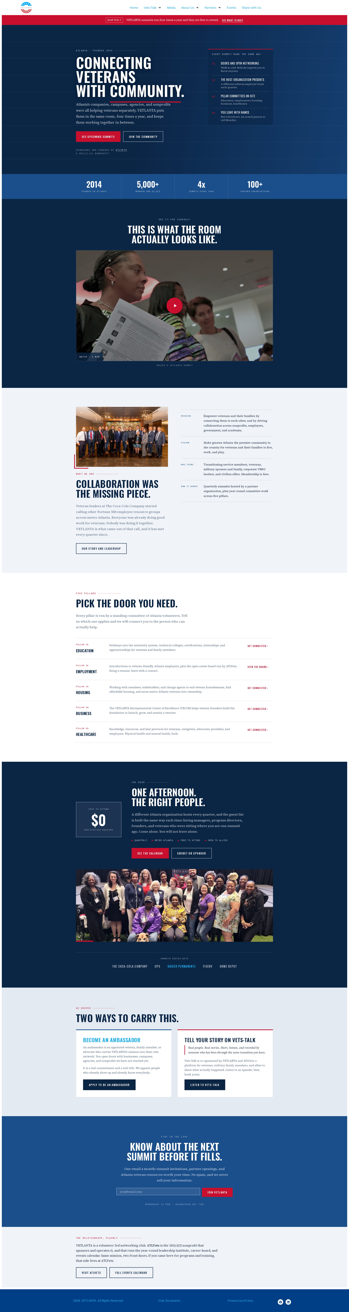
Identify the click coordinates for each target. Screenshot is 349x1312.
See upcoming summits (98, 137)
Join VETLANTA (217, 1192)
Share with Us (251, 7)
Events (231, 7)
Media (171, 7)
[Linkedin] (288, 1302)
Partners (210, 7)
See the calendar (150, 853)
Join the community (143, 137)
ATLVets (121, 150)
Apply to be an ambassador (109, 1085)
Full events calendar (131, 1273)
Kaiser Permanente (182, 966)
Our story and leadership (101, 548)
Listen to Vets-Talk (204, 1085)
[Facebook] (280, 1302)
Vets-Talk (150, 7)
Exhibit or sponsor (191, 853)
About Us (187, 7)
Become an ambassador (112, 1040)
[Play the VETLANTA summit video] (174, 306)
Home (134, 7)
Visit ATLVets (91, 1273)
